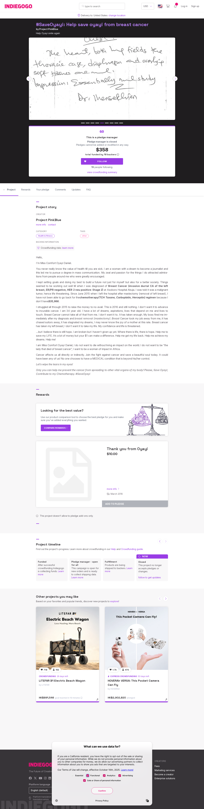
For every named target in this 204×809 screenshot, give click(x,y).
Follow (102, 161)
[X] (35, 778)
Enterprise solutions (165, 778)
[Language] (160, 6)
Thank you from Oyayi (127, 448)
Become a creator (164, 774)
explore (114, 601)
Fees (157, 766)
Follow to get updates (149, 577)
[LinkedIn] (49, 778)
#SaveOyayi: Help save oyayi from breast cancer (92, 24)
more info (41, 224)
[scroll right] (175, 78)
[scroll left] (28, 78)
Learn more (77, 577)
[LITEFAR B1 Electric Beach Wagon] (67, 638)
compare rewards (55, 428)
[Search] (83, 6)
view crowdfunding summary (102, 172)
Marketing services (165, 770)
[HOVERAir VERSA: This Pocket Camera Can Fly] (136, 638)
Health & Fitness (45, 236)
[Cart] (167, 6)
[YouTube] (40, 778)
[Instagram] (45, 778)
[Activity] (175, 6)
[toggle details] (99, 701)
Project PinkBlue (48, 29)
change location (117, 15)
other (84, 236)
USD (145, 6)
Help (113, 549)
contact (52, 224)
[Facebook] (30, 778)
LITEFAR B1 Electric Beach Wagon (62, 680)
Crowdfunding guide (132, 549)
